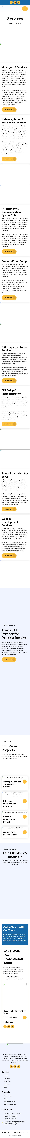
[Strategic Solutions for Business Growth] (25, 782)
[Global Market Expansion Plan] (25, 832)
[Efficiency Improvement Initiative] (25, 801)
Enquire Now (8, 110)
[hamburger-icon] (25, 8)
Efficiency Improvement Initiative (9, 803)
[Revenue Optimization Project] (25, 817)
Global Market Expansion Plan (10, 833)
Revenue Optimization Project (9, 819)
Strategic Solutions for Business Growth (12, 784)
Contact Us (8, 659)
